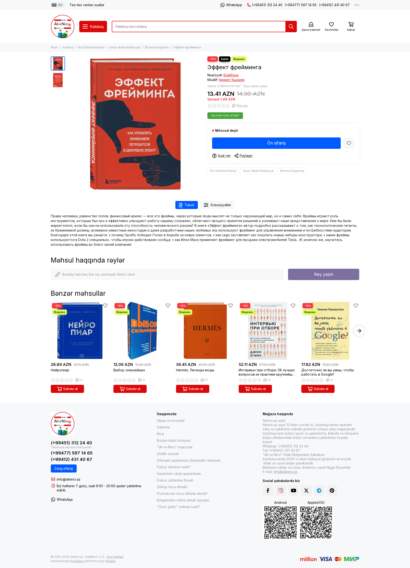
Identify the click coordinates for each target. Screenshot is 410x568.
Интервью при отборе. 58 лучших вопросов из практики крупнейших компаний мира (267, 372)
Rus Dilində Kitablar (91, 47)
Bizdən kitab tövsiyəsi (174, 440)
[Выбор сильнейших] (142, 331)
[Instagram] (280, 490)
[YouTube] (293, 490)
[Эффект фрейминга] (135, 123)
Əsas (54, 47)
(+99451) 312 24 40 (267, 5)
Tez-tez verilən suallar (87, 5)
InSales (110, 561)
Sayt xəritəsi (115, 557)
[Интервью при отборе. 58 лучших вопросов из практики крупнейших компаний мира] (268, 331)
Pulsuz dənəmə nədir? (174, 467)
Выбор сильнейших (129, 370)
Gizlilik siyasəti (168, 454)
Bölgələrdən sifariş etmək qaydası (183, 500)
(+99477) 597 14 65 (301, 5)
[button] (70, 124)
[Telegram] (319, 490)
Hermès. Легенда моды (195, 370)
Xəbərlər (163, 427)
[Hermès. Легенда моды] (205, 331)
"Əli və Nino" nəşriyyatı (174, 447)
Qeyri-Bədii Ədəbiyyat (124, 47)
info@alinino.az (68, 479)
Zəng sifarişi (63, 468)
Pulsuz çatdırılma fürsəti (175, 480)
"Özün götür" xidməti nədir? (178, 507)
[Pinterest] (332, 490)
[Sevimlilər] (348, 143)
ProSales (76, 561)
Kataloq (68, 47)
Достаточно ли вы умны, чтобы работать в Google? (327, 372)
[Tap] (291, 26)
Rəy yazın (323, 274)
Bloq (160, 434)
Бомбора (231, 75)
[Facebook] (268, 490)
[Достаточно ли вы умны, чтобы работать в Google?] (330, 331)
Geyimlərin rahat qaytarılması (179, 474)
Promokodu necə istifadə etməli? (182, 493)
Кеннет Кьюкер (232, 80)
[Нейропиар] (80, 331)
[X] (306, 490)
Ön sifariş (276, 143)
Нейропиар (60, 370)
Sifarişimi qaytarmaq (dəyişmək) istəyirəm (189, 460)
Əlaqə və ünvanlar (171, 420)
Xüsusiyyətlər (220, 205)
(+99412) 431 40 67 (334, 5)
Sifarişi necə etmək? (172, 487)
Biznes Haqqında (157, 47)
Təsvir (189, 205)
